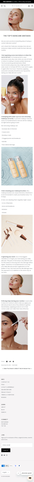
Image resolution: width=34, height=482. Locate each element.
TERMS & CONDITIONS (7, 395)
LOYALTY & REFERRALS (7, 387)
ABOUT (3, 407)
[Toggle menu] (2, 6)
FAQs (2, 384)
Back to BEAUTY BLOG (16, 368)
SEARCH (3, 412)
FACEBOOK (4, 424)
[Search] (5, 6)
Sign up (5, 450)
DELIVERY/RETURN (6, 389)
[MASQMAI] (17, 6)
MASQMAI (7, 476)
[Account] (28, 6)
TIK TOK (3, 426)
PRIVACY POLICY (6, 392)
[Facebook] (2, 455)
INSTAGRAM (4, 422)
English (5, 472)
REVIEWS (3, 397)
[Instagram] (6, 455)
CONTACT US (5, 382)
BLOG (3, 409)
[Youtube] (4, 455)
